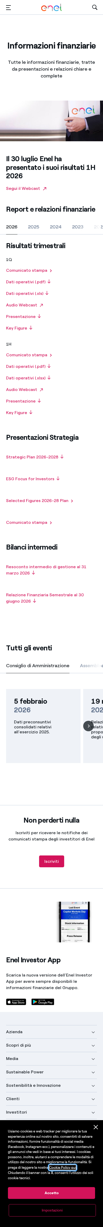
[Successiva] (88, 726)
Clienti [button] (13, 1098)
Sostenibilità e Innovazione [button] (33, 1085)
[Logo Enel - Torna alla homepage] (51, 7)
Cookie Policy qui (62, 1167)
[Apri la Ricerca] (95, 7)
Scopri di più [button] (18, 1045)
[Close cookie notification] (96, 1127)
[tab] (11, 226)
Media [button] (12, 1058)
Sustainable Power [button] (25, 1071)
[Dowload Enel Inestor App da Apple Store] (16, 1002)
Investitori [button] (16, 1112)
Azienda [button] (14, 1031)
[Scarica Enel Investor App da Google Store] (42, 1002)
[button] (8, 7)
